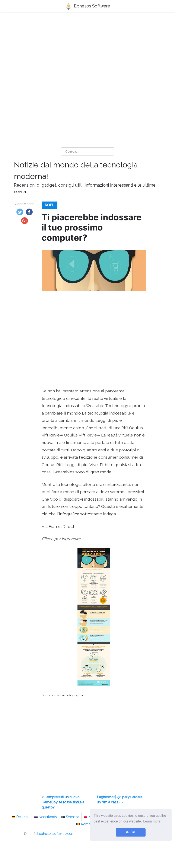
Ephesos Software (91, 6)
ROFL (49, 205)
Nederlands (48, 817)
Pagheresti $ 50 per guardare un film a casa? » (119, 799)
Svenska (72, 817)
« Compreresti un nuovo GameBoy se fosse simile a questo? (63, 802)
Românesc (89, 824)
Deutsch (22, 817)
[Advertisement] (87, 49)
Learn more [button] (151, 821)
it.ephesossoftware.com (55, 834)
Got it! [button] (130, 832)
